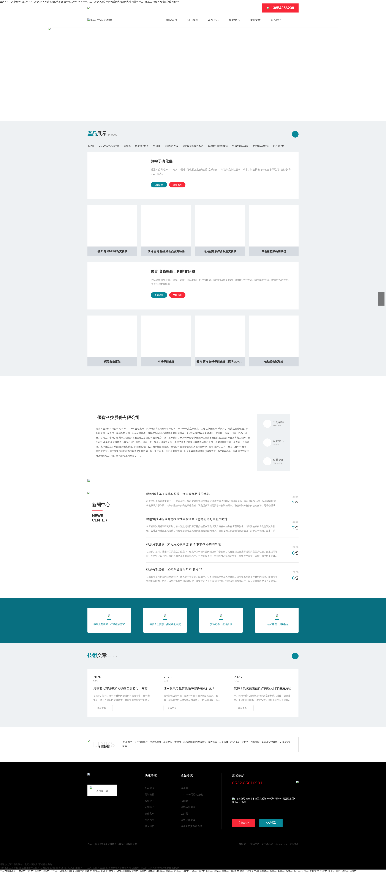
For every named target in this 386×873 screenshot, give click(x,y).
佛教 (242, 871)
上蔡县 (193, 871)
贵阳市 (30, 871)
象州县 (209, 871)
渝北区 (331, 871)
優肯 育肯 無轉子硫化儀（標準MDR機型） (221, 361)
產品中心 (213, 20)
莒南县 (273, 871)
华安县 (345, 871)
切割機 (156, 145)
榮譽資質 (149, 794)
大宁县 (255, 871)
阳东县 (151, 871)
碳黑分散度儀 (171, 145)
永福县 (75, 871)
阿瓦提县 (160, 871)
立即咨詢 (177, 185)
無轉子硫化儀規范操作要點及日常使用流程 (262, 688)
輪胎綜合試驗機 (273, 361)
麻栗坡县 (264, 871)
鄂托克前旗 (86, 871)
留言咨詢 (149, 820)
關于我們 (192, 20)
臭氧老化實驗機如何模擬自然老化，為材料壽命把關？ (122, 688)
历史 (248, 871)
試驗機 (127, 145)
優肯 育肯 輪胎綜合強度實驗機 (166, 251)
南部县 (169, 871)
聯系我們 (276, 20)
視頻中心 (149, 801)
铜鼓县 (289, 871)
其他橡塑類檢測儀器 (274, 251)
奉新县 (225, 871)
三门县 (54, 871)
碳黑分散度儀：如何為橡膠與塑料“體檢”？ (174, 569)
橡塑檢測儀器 (142, 145)
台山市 (116, 871)
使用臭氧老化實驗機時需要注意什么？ (189, 688)
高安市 (38, 871)
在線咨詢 (243, 822)
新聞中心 (234, 20)
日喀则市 (234, 871)
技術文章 (255, 20)
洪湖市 (353, 871)
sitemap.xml (281, 844)
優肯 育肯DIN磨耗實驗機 (112, 251)
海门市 (201, 871)
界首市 (143, 871)
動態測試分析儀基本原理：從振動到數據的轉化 (178, 494)
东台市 (22, 871)
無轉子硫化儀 (161, 161)
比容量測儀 (278, 145)
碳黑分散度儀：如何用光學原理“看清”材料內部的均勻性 (183, 544)
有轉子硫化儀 (166, 361)
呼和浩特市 (106, 871)
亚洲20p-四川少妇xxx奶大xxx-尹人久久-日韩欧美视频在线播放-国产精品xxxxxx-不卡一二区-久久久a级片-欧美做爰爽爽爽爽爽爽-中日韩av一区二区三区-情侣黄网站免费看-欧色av (89, 1)
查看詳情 (159, 185)
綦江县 (281, 871)
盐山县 (297, 871)
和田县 (124, 871)
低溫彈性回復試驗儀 (217, 145)
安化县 (177, 871)
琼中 (338, 871)
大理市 (185, 871)
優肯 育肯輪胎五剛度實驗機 (173, 271)
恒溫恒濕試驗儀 (240, 145)
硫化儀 (90, 145)
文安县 (305, 871)
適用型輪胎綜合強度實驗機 (220, 251)
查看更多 (101, 708)
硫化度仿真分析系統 (193, 145)
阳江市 (323, 871)
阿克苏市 (133, 871)
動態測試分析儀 (261, 145)
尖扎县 (96, 871)
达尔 (61, 871)
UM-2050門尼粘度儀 (109, 145)
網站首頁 (171, 20)
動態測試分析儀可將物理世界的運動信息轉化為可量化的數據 (187, 519)
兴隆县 (217, 871)
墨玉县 (67, 871)
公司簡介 (149, 788)
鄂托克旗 (314, 871)
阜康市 (46, 871)
